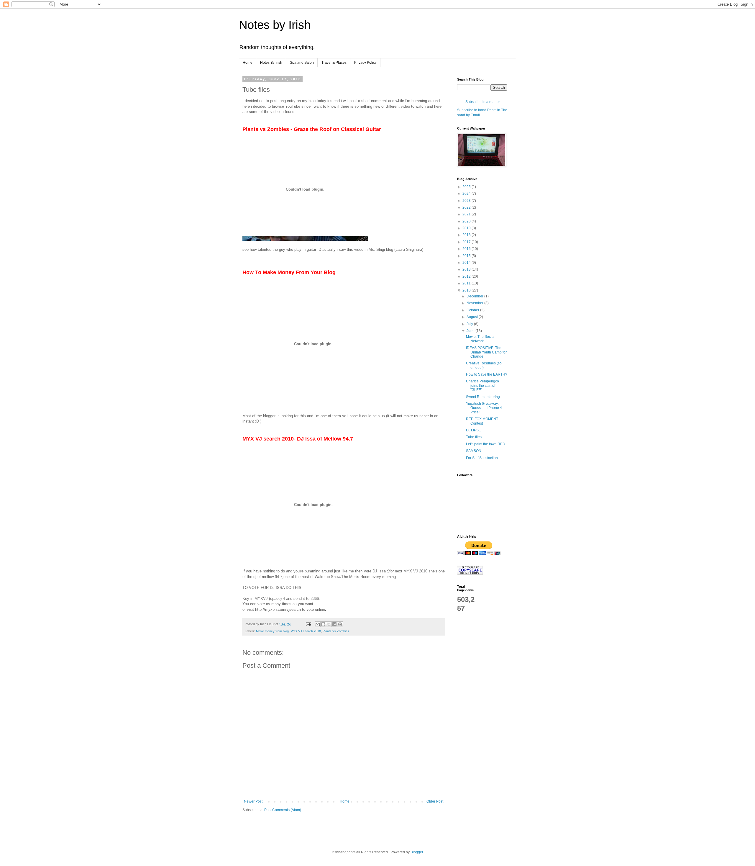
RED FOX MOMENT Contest (482, 421)
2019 (467, 228)
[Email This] (318, 624)
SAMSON (473, 451)
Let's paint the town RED (485, 444)
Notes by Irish (275, 24)
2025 (467, 187)
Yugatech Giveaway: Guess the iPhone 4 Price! (484, 408)
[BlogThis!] (323, 624)
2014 (467, 263)
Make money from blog (272, 631)
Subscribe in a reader (482, 102)
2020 (467, 221)
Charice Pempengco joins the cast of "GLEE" (482, 385)
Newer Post (253, 801)
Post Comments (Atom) (282, 810)
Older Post (434, 801)
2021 (467, 214)
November (475, 303)
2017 (467, 242)
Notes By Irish (271, 62)
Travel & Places (334, 62)
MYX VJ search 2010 (305, 631)
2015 (467, 256)
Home (247, 62)
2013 (467, 269)
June (471, 331)
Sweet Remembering (483, 397)
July (470, 324)
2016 (467, 249)
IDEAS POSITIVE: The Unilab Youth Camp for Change (486, 352)
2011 (467, 283)
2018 (467, 235)
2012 (467, 276)
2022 (467, 207)
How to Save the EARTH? (486, 374)
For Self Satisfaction (482, 458)
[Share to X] (329, 624)
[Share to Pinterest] (340, 624)
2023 (467, 201)
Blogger (417, 852)
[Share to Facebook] (334, 624)
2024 (467, 193)
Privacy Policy (365, 62)
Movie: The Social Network (480, 339)
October (473, 310)
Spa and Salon (302, 62)
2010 (467, 290)
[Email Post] (308, 624)
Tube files (474, 437)
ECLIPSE (473, 430)
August (473, 317)
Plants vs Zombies (336, 631)
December (475, 296)
